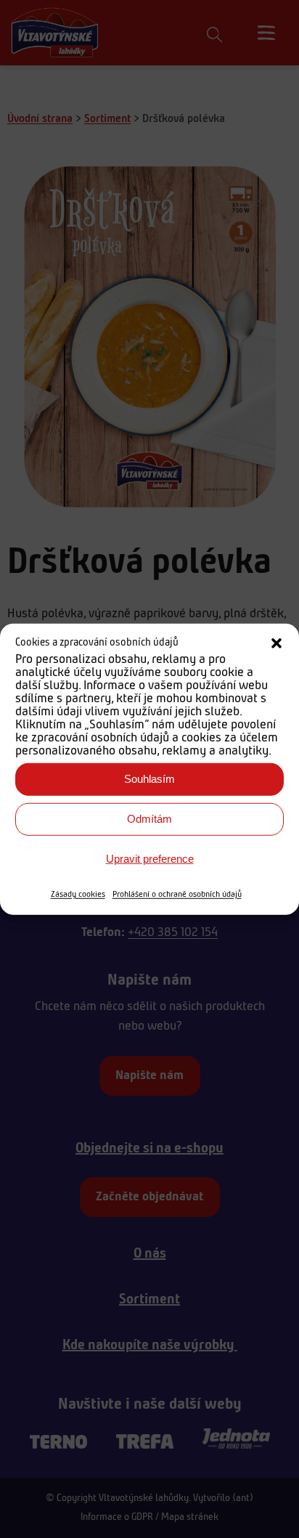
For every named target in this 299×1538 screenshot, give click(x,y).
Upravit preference (150, 859)
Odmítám (149, 819)
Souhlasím (149, 779)
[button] (276, 643)
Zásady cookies (78, 894)
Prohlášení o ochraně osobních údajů (177, 894)
